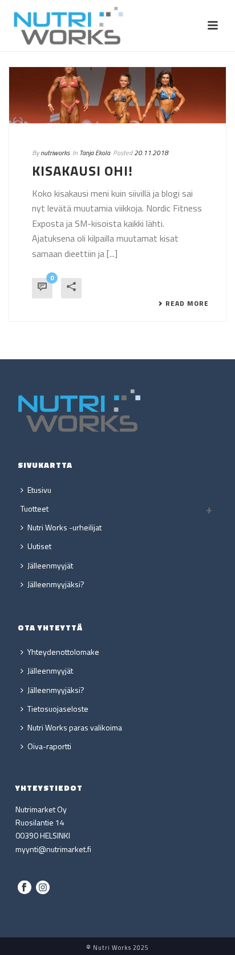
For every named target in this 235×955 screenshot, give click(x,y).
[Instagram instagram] (43, 888)
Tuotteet (34, 508)
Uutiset (39, 546)
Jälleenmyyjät (50, 565)
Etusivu (39, 490)
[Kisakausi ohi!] (117, 95)
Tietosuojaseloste (57, 709)
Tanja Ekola (94, 152)
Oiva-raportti (49, 746)
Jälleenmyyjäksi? (55, 584)
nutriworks (55, 152)
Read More (187, 303)
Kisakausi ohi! (82, 170)
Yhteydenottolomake (63, 652)
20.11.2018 (151, 152)
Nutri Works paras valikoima (74, 727)
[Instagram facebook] (24, 888)
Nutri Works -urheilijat (64, 527)
